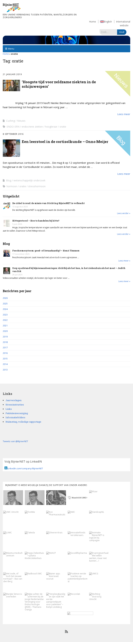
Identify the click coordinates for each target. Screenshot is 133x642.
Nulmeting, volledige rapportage (23, 421)
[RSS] (66, 631)
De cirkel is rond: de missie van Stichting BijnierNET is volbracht (48, 203)
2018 (5, 342)
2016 (5, 353)
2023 (5, 314)
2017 (5, 347)
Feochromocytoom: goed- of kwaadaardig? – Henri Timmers (45, 250)
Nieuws (21, 120)
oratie (63, 126)
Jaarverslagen (13, 400)
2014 (5, 364)
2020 (5, 331)
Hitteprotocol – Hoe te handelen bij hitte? (35, 220)
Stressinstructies (15, 404)
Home (92, 21)
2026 (5, 298)
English (108, 21)
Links (9, 408)
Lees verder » (123, 213)
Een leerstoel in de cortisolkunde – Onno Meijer (65, 141)
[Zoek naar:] (108, 32)
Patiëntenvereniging (17, 413)
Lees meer (123, 114)
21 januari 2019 (12, 74)
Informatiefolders (15, 417)
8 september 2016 (13, 134)
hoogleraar (51, 126)
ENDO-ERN (13, 126)
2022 (5, 320)
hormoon (12, 186)
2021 (5, 325)
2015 (5, 358)
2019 (5, 336)
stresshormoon (37, 186)
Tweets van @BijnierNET (15, 441)
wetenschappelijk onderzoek (29, 180)
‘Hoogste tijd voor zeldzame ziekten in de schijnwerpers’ (59, 84)
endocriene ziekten (32, 126)
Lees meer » (124, 260)
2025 (5, 303)
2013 (5, 369)
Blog (8, 180)
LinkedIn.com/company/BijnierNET (25, 468)
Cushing (10, 120)
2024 (5, 309)
